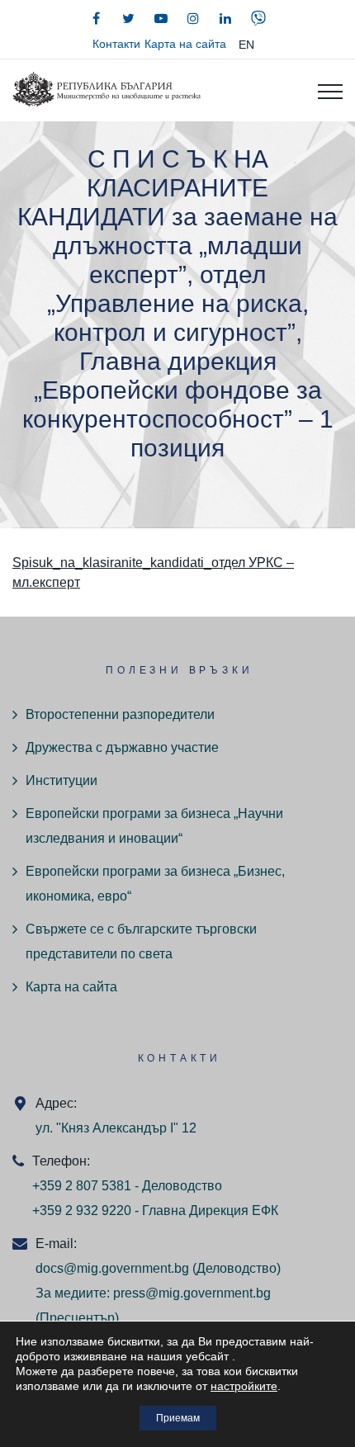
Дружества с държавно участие (122, 747)
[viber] (258, 18)
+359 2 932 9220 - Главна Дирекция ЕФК (155, 1210)
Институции (61, 780)
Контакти (116, 43)
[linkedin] (225, 18)
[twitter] (128, 18)
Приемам (178, 1418)
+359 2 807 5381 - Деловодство (127, 1186)
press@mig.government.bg (192, 1293)
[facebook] (96, 18)
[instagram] (193, 18)
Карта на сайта (185, 43)
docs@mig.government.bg (112, 1268)
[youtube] (161, 18)
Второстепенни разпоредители (120, 714)
